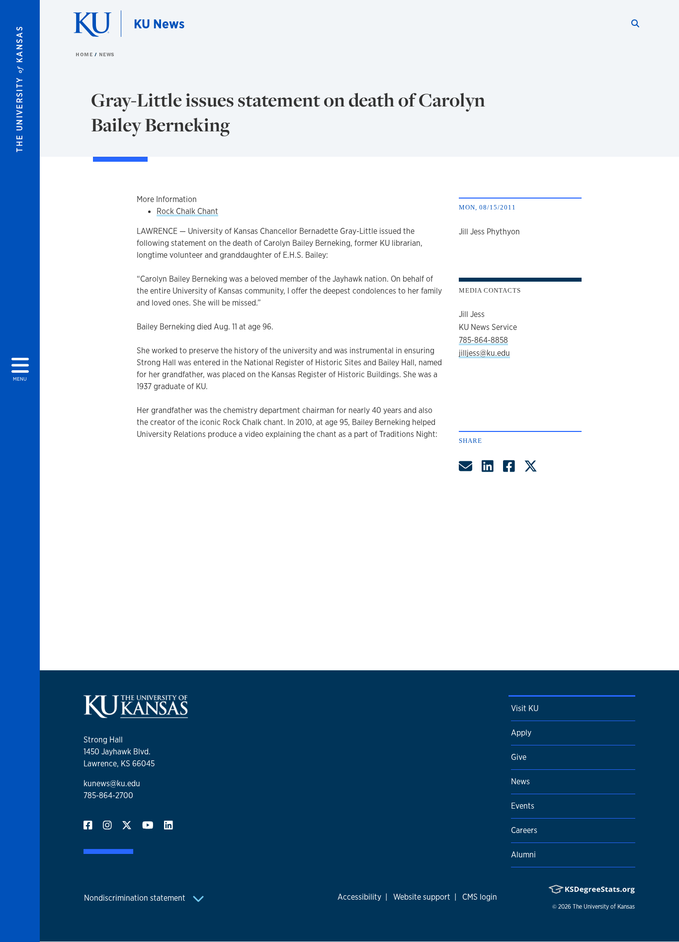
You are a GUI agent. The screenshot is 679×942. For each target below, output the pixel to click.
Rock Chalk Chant (187, 211)
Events (522, 806)
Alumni (523, 854)
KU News (159, 23)
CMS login (479, 897)
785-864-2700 (108, 795)
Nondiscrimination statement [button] (135, 898)
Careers (524, 830)
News (107, 54)
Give (518, 757)
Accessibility (359, 897)
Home (85, 54)
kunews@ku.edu (112, 783)
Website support (421, 897)
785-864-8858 (483, 340)
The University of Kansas (604, 907)
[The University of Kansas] (136, 714)
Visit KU (524, 708)
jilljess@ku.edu (484, 353)
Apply (521, 733)
